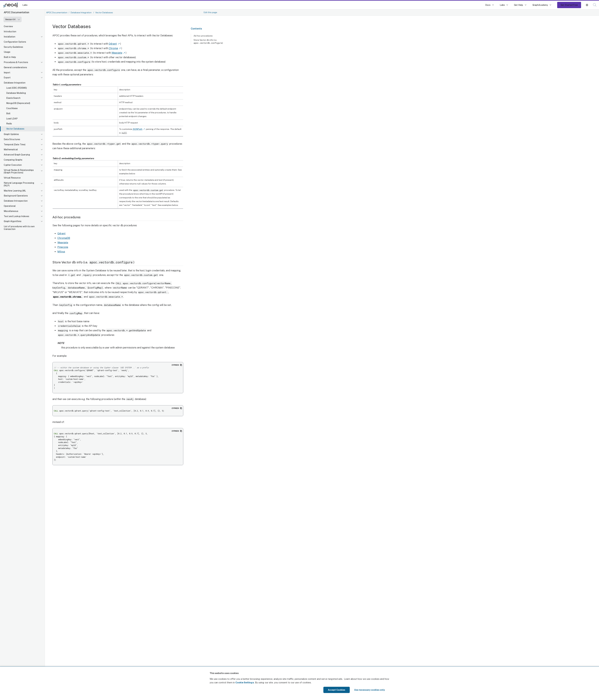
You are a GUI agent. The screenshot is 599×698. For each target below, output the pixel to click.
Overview (8, 26)
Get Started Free (569, 5)
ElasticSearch (13, 98)
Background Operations (16, 196)
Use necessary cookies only (369, 690)
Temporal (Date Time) (14, 144)
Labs (24, 5)
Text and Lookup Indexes (16, 216)
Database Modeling (16, 93)
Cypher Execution (13, 165)
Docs (487, 5)
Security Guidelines (13, 47)
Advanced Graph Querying (17, 154)
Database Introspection (16, 201)
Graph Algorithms (12, 221)
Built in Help (10, 57)
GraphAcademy (540, 5)
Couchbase (12, 108)
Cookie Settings (244, 682)
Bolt (8, 113)
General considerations (15, 67)
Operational (10, 206)
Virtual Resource (12, 177)
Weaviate (117, 52)
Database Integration (14, 82)
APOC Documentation (56, 12)
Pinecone (62, 247)
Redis (9, 123)
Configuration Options (15, 42)
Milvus (61, 251)
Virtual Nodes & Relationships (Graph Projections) (19, 171)
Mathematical (11, 149)
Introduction (10, 31)
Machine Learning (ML (15, 190)
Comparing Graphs (13, 160)
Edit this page (210, 12)
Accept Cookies (336, 690)
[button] (587, 5)
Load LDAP (12, 118)
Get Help (518, 5)
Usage (7, 52)
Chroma (113, 48)
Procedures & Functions (16, 62)
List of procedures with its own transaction (19, 227)
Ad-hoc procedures (203, 35)
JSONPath (137, 129)
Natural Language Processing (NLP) (19, 184)
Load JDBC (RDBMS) (16, 88)
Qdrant (113, 43)
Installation (9, 36)
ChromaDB (63, 238)
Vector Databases (15, 128)
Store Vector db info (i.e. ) (208, 41)
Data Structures (12, 139)
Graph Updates (11, 134)
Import (7, 72)
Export (7, 77)
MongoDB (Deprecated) (18, 103)
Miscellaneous (11, 211)
